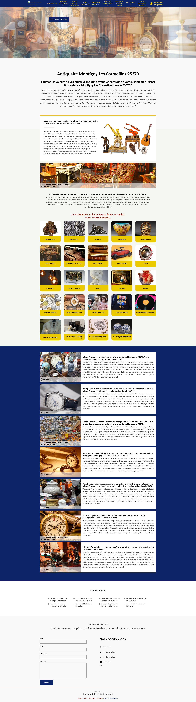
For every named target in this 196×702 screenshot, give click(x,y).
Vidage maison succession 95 (74, 3)
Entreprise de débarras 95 (63, 3)
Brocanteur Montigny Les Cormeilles (83, 605)
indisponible (158, 2)
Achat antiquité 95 (85, 3)
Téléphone (43, 654)
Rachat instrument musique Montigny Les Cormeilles (84, 600)
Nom (41, 638)
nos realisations (59, 19)
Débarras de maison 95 (96, 3)
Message (43, 661)
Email (42, 646)
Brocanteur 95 (130, 3)
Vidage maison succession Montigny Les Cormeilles (58, 600)
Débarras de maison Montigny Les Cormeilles (136, 600)
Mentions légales (111, 698)
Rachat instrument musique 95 (142, 3)
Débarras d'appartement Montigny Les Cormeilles (109, 605)
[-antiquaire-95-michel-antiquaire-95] (37, 3)
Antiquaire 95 (52, 3)
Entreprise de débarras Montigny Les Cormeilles (58, 605)
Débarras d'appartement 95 (107, 3)
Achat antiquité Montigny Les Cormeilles (136, 605)
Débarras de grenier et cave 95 (119, 3)
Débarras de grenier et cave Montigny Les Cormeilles (110, 600)
